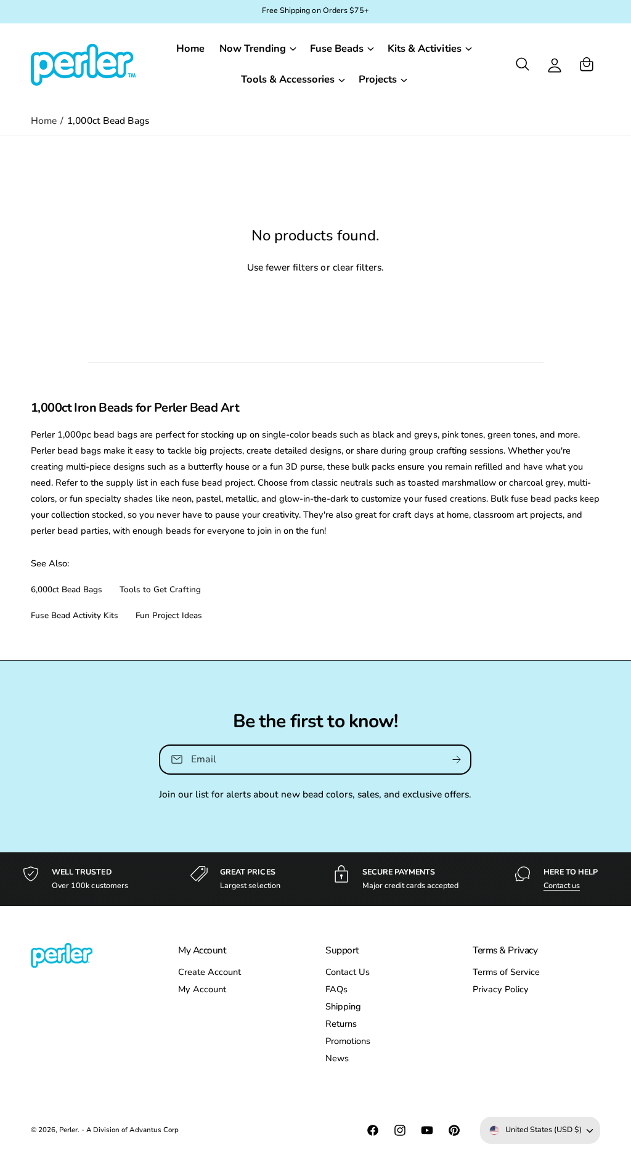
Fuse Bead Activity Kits (74, 615)
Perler (68, 1130)
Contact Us (347, 972)
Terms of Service (506, 972)
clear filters (357, 267)
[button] (257, 48)
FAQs (336, 989)
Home (44, 120)
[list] (315, 879)
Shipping (343, 1006)
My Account (202, 989)
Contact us (561, 885)
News (337, 1058)
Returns (341, 1023)
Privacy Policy (501, 989)
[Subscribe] (457, 759)
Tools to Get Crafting (160, 589)
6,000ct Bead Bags (66, 589)
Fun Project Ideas (169, 615)
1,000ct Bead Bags (108, 120)
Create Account (209, 972)
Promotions (347, 1041)
